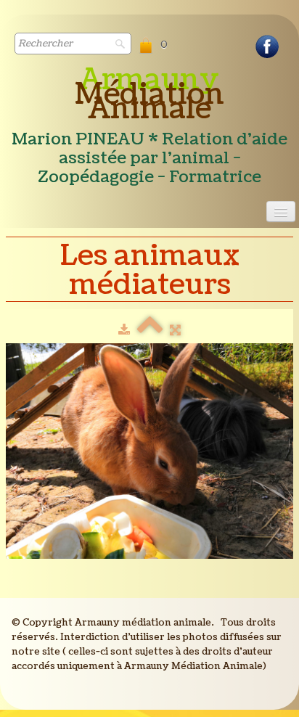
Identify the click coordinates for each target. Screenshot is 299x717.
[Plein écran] (175, 330)
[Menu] (280, 211)
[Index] (150, 330)
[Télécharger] (124, 330)
